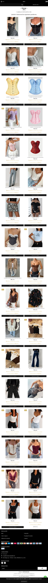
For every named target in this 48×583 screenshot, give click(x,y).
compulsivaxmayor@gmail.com (9, 555)
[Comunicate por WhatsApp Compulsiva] (45, 577)
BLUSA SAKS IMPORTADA (13, 308)
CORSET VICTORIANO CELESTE (35, 97)
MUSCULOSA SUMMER (35, 519)
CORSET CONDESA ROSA (13, 157)
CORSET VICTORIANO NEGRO (12, 36)
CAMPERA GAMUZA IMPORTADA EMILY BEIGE (13, 278)
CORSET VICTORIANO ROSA (35, 127)
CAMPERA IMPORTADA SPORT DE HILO (12, 338)
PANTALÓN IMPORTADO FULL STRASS (12, 398)
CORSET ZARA (35, 398)
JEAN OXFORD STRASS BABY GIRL (35, 368)
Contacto (26, 538)
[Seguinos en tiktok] (5, 563)
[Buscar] (22, 4)
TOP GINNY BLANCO (35, 428)
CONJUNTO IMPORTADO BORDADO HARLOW (35, 308)
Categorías (26, 533)
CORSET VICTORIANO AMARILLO (12, 97)
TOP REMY (13, 489)
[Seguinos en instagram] (2, 563)
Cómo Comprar (4, 535)
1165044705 (5, 553)
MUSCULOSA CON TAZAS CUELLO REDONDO (35, 338)
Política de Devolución (5, 538)
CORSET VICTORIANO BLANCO (35, 66)
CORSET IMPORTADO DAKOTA (35, 459)
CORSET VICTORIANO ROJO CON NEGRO (35, 157)
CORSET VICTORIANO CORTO (12, 66)
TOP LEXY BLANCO (12, 428)
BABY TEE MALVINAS (35, 247)
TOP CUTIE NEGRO (12, 519)
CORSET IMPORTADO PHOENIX (13, 459)
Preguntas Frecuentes (28, 535)
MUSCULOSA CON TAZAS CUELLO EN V (12, 368)
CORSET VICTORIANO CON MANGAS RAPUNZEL (12, 127)
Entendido (24, 581)
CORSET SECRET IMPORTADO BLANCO (35, 187)
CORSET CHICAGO (35, 217)
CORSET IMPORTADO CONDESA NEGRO (35, 36)
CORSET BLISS (12, 247)
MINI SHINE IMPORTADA (12, 217)
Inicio (2, 533)
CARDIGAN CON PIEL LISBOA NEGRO (35, 489)
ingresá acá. (32, 575)
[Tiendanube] (24, 572)
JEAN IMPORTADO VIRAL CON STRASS (12, 187)
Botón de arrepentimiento (24, 576)
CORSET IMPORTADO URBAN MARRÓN (35, 278)
